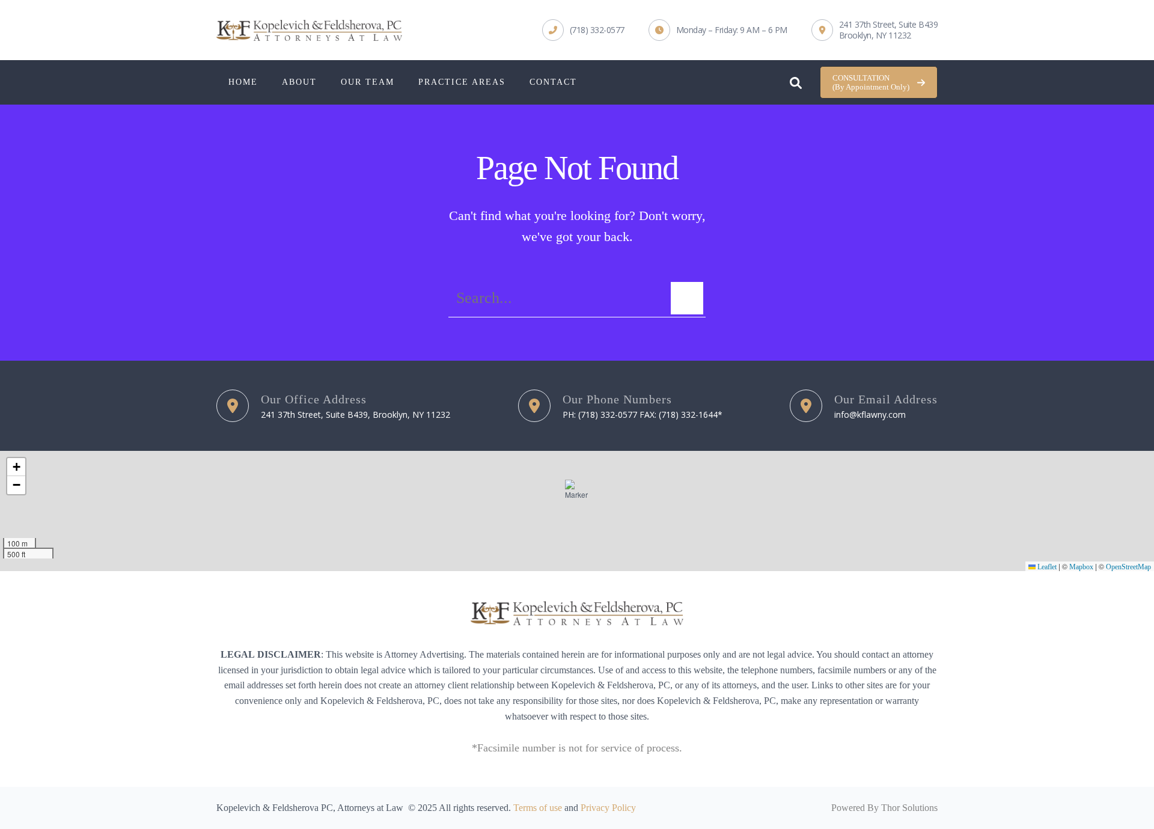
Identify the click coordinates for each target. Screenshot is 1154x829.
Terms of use (537, 808)
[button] (879, 82)
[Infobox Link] (583, 30)
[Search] (687, 298)
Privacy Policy (608, 808)
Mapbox (1081, 567)
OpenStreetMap (1128, 567)
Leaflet (1046, 567)
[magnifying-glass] (796, 80)
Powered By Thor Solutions (884, 808)
